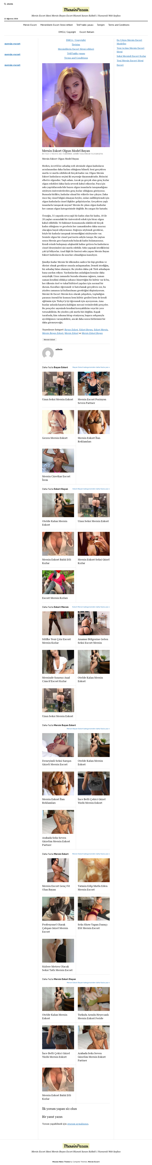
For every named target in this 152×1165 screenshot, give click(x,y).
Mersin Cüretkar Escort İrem (56, 478)
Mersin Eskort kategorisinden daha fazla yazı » (91, 854)
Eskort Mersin (101, 329)
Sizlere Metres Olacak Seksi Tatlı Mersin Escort (57, 968)
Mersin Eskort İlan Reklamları (89, 439)
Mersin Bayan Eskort (52, 333)
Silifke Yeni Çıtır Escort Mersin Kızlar (56, 640)
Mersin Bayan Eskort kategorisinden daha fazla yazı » (88, 728)
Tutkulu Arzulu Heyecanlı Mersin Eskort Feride (93, 1016)
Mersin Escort (30, 24)
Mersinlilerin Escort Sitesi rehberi (56, 24)
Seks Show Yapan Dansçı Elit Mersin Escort (92, 926)
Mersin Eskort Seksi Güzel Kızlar (94, 561)
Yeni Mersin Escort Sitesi (130, 60)
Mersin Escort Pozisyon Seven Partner (92, 401)
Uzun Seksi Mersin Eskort (57, 399)
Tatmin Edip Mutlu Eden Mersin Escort (92, 887)
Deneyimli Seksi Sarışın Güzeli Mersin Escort (56, 762)
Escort (120, 65)
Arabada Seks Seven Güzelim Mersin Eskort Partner (56, 841)
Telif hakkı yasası (85, 24)
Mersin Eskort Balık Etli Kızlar (56, 561)
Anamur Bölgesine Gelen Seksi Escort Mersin (93, 640)
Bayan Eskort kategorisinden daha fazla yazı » (91, 367)
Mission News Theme (61, 1162)
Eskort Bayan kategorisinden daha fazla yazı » (91, 489)
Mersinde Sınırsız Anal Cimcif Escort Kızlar (56, 679)
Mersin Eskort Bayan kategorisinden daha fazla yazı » (88, 982)
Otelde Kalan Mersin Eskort (54, 522)
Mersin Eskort (71, 333)
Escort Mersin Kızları (55, 598)
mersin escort (12, 43)
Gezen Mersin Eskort (55, 438)
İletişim (101, 24)
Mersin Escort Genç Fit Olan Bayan (56, 887)
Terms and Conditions (118, 24)
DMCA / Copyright (67, 31)
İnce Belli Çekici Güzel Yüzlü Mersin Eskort (92, 800)
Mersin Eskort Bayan (92, 333)
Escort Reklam (87, 31)
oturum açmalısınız (77, 1123)
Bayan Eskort (71, 329)
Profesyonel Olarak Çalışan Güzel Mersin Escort (55, 928)
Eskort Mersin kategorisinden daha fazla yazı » (91, 607)
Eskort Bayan (86, 329)
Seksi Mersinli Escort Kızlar (131, 56)
